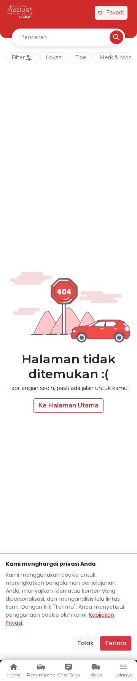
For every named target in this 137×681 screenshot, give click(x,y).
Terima (115, 643)
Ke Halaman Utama (68, 405)
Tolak (85, 643)
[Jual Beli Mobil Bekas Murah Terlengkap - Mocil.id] (20, 12)
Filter (18, 57)
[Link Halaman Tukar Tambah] (84, 13)
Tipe (80, 57)
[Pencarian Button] (116, 37)
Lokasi (54, 57)
